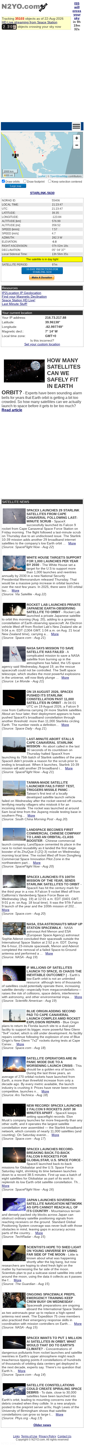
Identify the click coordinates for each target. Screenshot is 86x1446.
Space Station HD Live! (18, 300)
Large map (15, 185)
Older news (42, 1425)
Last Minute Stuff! (14, 304)
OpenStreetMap (59, 176)
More (72, 543)
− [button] (76, 145)
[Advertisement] (43, 77)
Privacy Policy (47, 1436)
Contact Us (64, 1436)
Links (16, 1436)
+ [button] (76, 138)
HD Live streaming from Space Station (29, 22)
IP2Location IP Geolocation (21, 293)
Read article (12, 410)
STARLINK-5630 (42, 193)
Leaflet (41, 176)
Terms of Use (29, 1436)
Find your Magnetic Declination (24, 296)
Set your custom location (42, 344)
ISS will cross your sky (76, 11)
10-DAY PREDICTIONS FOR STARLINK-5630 (42, 270)
